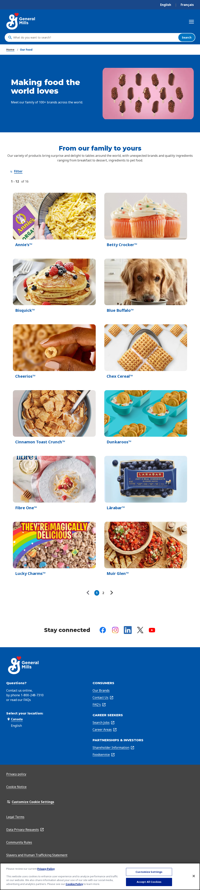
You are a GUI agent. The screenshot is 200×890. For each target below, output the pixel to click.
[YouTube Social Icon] (152, 630)
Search (186, 37)
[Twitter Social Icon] (140, 630)
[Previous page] (89, 593)
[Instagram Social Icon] (115, 630)
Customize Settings (149, 872)
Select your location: (24, 713)
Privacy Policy (46, 868)
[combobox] (94, 37)
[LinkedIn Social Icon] (127, 630)
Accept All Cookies (149, 882)
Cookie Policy (74, 884)
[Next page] (111, 593)
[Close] (193, 876)
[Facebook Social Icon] (102, 630)
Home (10, 49)
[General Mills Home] (21, 21)
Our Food (26, 49)
